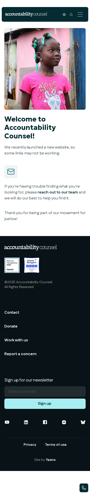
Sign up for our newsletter (28, 380)
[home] (26, 14)
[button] (80, 14)
